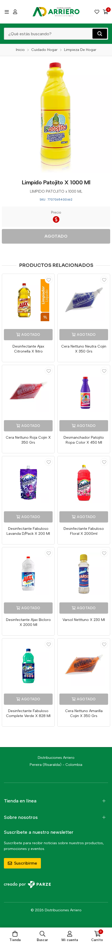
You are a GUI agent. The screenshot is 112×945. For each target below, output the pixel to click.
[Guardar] (49, 280)
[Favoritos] (97, 11)
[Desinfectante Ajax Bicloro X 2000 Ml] (28, 573)
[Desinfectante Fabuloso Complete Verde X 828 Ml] (28, 664)
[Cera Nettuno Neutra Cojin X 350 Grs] (84, 300)
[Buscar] (99, 34)
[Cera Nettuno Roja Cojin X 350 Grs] (28, 391)
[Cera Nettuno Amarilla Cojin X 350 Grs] (84, 664)
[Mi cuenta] (15, 11)
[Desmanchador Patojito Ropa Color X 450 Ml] (84, 391)
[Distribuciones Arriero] (56, 12)
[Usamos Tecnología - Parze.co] (27, 884)
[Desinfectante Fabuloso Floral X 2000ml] (84, 482)
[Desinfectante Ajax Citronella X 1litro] (28, 300)
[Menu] (6, 11)
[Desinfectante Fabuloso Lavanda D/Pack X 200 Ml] (28, 482)
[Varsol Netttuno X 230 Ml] (84, 573)
